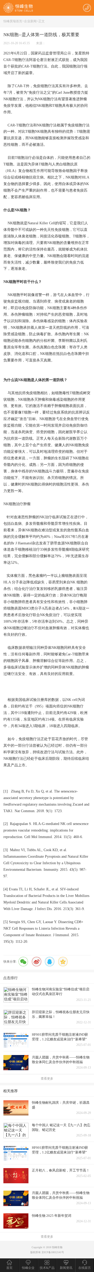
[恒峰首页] (18, 7)
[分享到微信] (23, 961)
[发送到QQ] (49, 961)
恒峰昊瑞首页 (12, 21)
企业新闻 (30, 21)
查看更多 (47, 1078)
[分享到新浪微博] (36, 961)
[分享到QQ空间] (63, 961)
